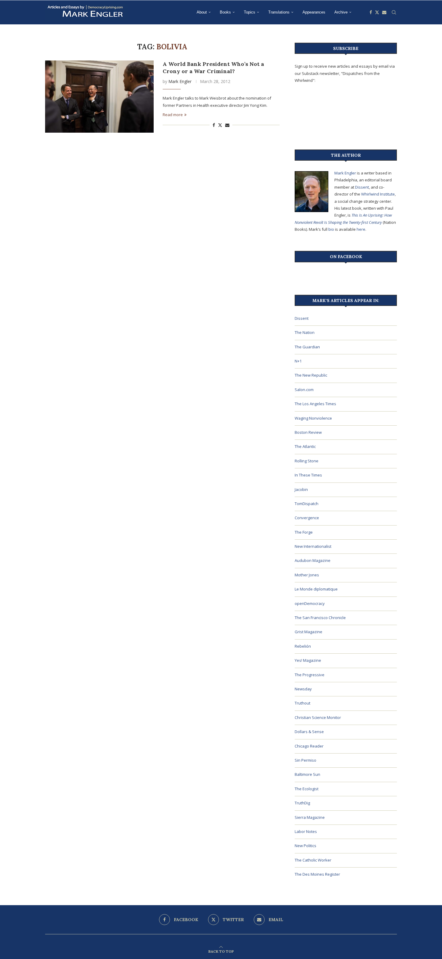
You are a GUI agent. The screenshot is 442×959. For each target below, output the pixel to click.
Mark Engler (180, 81)
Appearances (313, 12)
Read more (173, 114)
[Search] (394, 12)
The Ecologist (306, 788)
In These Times (308, 475)
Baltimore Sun (307, 774)
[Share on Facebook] (214, 125)
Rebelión (303, 646)
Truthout (302, 703)
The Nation (305, 332)
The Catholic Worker (313, 860)
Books (225, 12)
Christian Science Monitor (318, 717)
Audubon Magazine (312, 560)
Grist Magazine (308, 631)
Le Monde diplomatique (316, 589)
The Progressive (309, 674)
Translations (279, 12)
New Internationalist (313, 546)
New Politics (305, 845)
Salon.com (304, 389)
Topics (249, 12)
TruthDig (302, 803)
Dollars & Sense (309, 731)
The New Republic (311, 375)
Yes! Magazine (308, 660)
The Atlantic (305, 446)
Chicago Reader (309, 746)
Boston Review (308, 432)
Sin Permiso (305, 760)
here (361, 229)
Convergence (307, 517)
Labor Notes (306, 831)
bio (331, 229)
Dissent (362, 187)
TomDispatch (306, 503)
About (202, 12)
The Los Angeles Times (315, 403)
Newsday (303, 689)
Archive (341, 12)
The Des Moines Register (317, 874)
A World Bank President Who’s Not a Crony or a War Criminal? (213, 67)
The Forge (304, 532)
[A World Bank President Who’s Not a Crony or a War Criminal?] (99, 96)
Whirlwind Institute (378, 194)
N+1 (298, 361)
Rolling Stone (306, 461)
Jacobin (301, 489)
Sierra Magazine (310, 817)
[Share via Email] (227, 125)
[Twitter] (377, 12)
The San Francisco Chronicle (320, 617)
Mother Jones (307, 575)
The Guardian (307, 347)
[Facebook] (371, 12)
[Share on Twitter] (220, 125)
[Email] (384, 12)
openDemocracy (310, 603)
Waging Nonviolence (313, 418)
